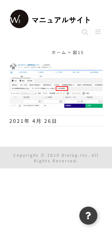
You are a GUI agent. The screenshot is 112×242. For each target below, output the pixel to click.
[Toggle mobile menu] (99, 32)
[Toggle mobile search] (85, 32)
